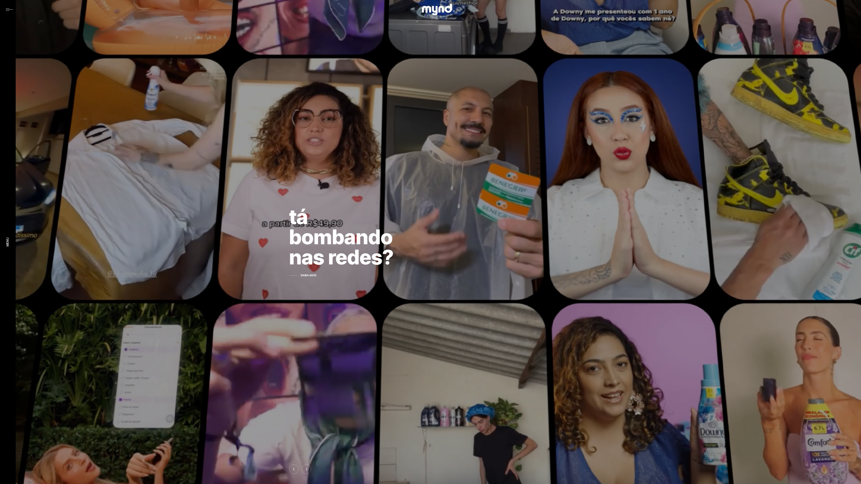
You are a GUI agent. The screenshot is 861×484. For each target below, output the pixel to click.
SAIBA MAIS (308, 275)
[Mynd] (438, 9)
